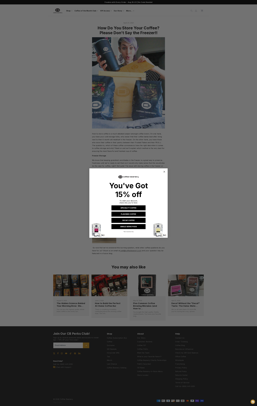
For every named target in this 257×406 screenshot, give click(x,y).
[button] (253, 402)
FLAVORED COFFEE (128, 214)
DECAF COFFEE (128, 220)
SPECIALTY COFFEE (128, 208)
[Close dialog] (164, 171)
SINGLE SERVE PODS (128, 227)
